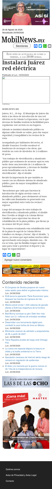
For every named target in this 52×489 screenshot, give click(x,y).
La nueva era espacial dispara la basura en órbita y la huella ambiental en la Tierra (25, 350)
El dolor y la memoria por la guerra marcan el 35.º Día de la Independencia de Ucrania (26, 367)
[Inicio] (23, 39)
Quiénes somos (13, 469)
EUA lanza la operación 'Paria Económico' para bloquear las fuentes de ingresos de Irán (26, 297)
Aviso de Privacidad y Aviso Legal (21, 475)
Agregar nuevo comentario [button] (18, 259)
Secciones (22, 46)
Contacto (10, 480)
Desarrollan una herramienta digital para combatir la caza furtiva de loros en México (24, 324)
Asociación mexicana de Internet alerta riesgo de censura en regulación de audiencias (27, 359)
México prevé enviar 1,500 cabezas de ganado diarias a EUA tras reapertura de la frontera (26, 306)
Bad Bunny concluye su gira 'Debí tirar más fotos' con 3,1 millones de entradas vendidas (25, 315)
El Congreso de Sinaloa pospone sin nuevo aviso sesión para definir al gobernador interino (26, 289)
